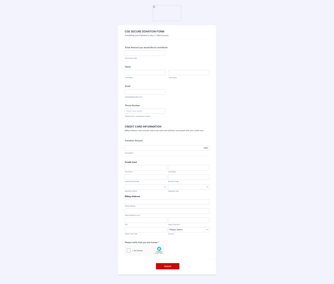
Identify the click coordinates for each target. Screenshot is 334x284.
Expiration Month (131, 191)
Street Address (130, 206)
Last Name (173, 78)
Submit (167, 266)
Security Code (173, 181)
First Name (129, 78)
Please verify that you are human (142, 242)
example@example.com (133, 97)
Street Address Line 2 (132, 215)
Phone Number (132, 105)
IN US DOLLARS (131, 58)
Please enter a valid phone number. (137, 116)
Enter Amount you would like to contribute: (146, 47)
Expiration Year (173, 191)
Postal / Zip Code (131, 234)
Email (127, 86)
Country (171, 234)
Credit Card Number (132, 181)
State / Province (174, 224)
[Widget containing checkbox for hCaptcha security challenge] (144, 250)
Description (129, 153)
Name (128, 66)
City (126, 224)
